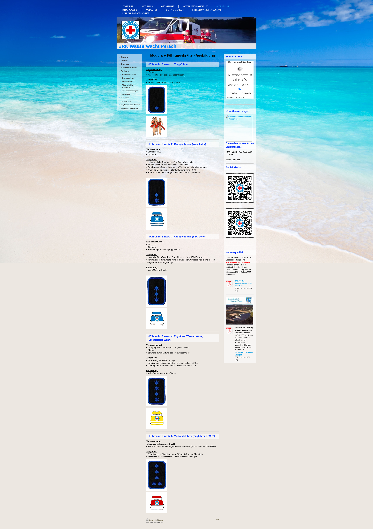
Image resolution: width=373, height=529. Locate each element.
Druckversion (153, 520)
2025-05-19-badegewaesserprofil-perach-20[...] (243, 283)
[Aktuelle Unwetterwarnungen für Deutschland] (239, 117)
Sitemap (160, 520)
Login (217, 520)
